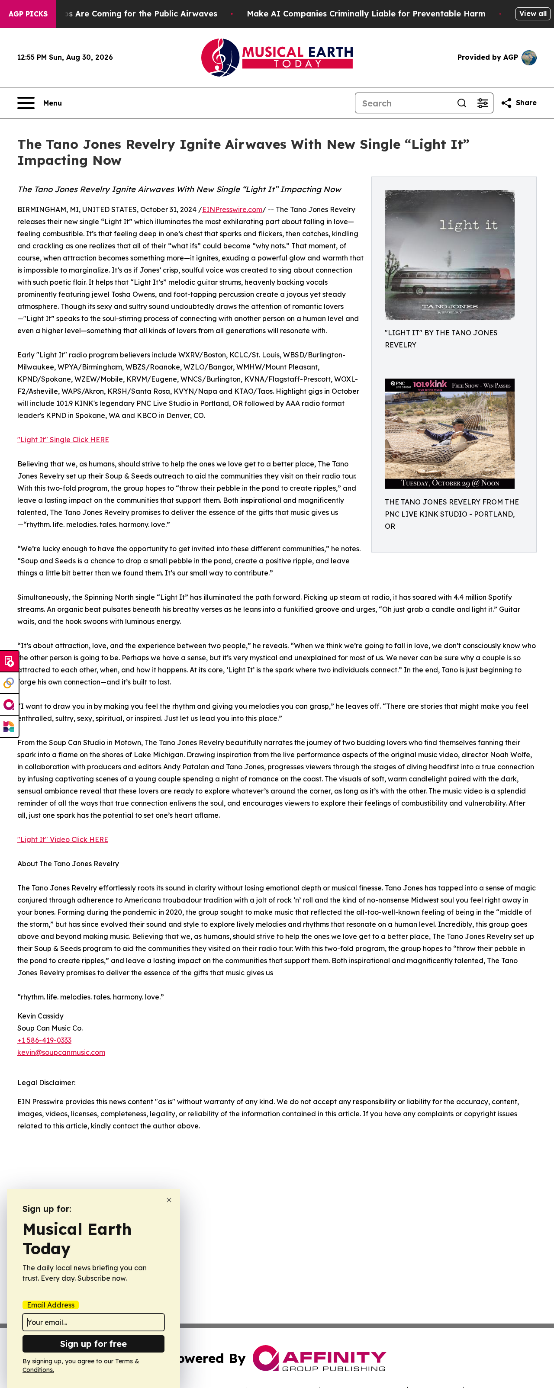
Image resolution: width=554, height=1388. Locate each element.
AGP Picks (28, 14)
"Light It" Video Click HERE (62, 839)
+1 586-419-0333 (44, 1040)
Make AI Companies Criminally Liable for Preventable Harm (366, 14)
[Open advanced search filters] (482, 103)
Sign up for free (93, 1343)
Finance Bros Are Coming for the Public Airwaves (119, 14)
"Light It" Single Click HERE (63, 439)
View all (533, 13)
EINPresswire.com (232, 209)
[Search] (461, 103)
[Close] (169, 1200)
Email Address (50, 1305)
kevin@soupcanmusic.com (61, 1052)
